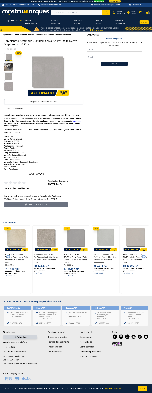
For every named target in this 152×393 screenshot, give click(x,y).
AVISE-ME (114, 64)
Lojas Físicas (136, 5)
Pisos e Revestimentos (24, 34)
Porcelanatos (42, 34)
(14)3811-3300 (74, 323)
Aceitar (142, 388)
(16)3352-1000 (103, 323)
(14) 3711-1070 (133, 323)
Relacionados (9, 222)
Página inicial (7, 34)
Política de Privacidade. (113, 388)
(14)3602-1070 (16, 323)
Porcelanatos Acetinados (60, 34)
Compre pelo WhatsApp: (19, 5)
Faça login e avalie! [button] (38, 204)
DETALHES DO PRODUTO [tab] (15, 109)
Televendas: (51, 5)
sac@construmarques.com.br (109, 5)
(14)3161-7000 (45, 323)
